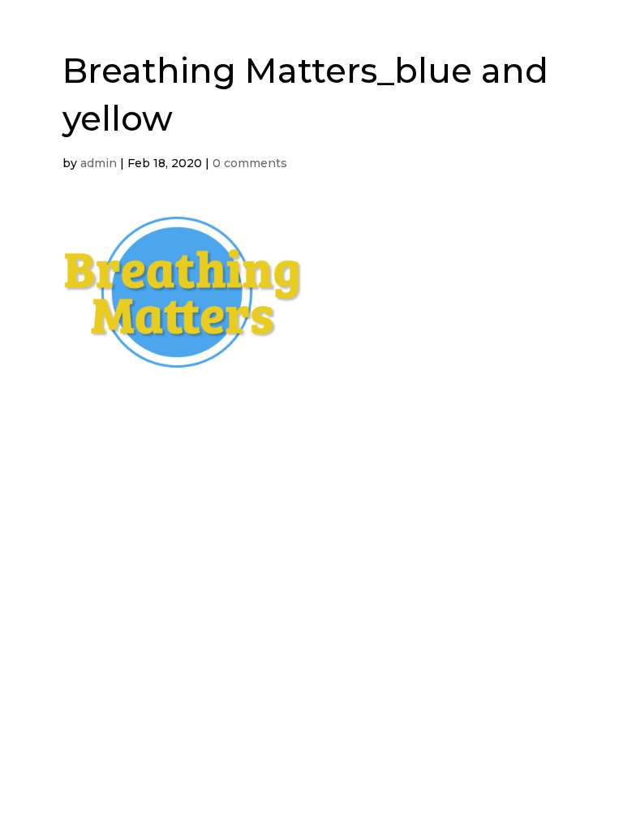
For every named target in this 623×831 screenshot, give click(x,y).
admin (98, 163)
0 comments (250, 163)
